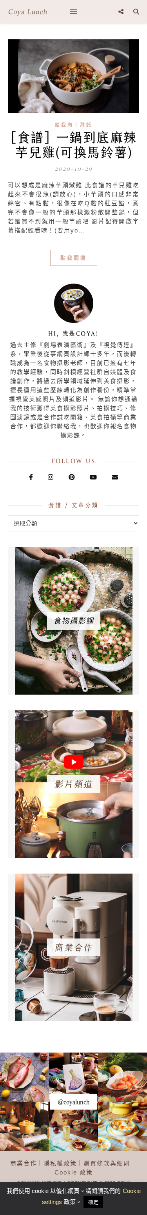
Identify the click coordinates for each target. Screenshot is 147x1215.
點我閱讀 (73, 258)
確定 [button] (93, 1202)
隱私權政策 (60, 1163)
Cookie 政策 (73, 1172)
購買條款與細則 (106, 1163)
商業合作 (23, 1163)
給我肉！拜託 (74, 125)
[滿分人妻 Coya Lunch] (27, 12)
